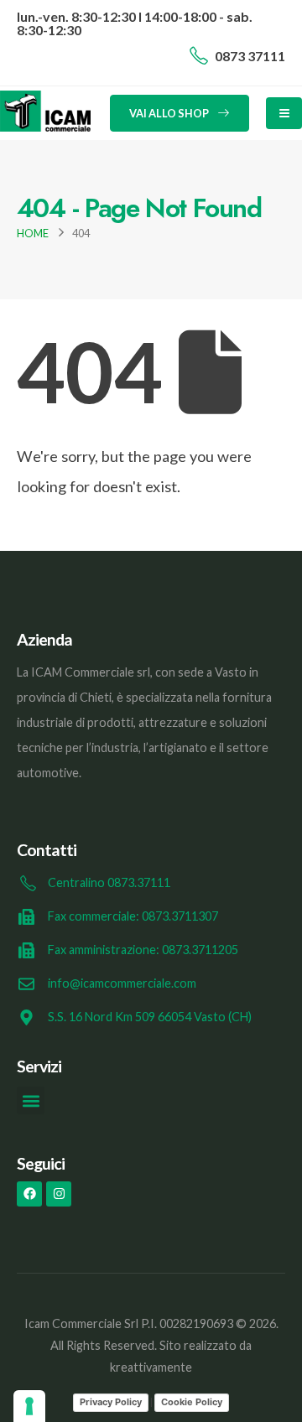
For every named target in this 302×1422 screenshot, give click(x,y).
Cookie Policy (191, 1402)
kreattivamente (151, 1367)
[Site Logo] (45, 111)
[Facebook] (29, 1194)
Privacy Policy (111, 1402)
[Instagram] (58, 1194)
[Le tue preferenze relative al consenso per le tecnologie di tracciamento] (29, 1406)
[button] (30, 1100)
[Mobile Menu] (284, 113)
